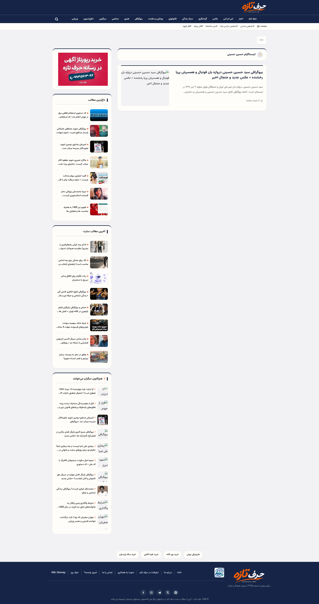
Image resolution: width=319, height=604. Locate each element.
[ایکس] (168, 592)
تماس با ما (107, 572)
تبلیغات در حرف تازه (149, 572)
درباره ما (168, 572)
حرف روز (75, 572)
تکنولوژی (173, 19)
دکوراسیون (88, 19)
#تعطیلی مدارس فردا (229, 26)
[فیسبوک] (143, 592)
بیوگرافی (139, 19)
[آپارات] (176, 592)
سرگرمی (102, 19)
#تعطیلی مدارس (247, 26)
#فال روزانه (198, 26)
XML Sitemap (58, 572)
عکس (215, 19)
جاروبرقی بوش (193, 554)
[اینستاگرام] (151, 592)
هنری (126, 19)
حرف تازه (253, 19)
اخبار (241, 19)
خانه (261, 40)
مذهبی (115, 19)
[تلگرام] (159, 592)
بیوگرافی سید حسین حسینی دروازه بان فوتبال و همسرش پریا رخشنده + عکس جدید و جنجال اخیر (219, 75)
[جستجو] (56, 19)
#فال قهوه (187, 26)
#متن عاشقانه (211, 26)
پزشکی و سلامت (155, 19)
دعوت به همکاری (126, 572)
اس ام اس (228, 19)
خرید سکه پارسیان (127, 554)
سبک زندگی (187, 19)
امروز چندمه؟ (90, 572)
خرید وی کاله (173, 554)
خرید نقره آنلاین (151, 554)
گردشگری (202, 19)
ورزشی (75, 19)
